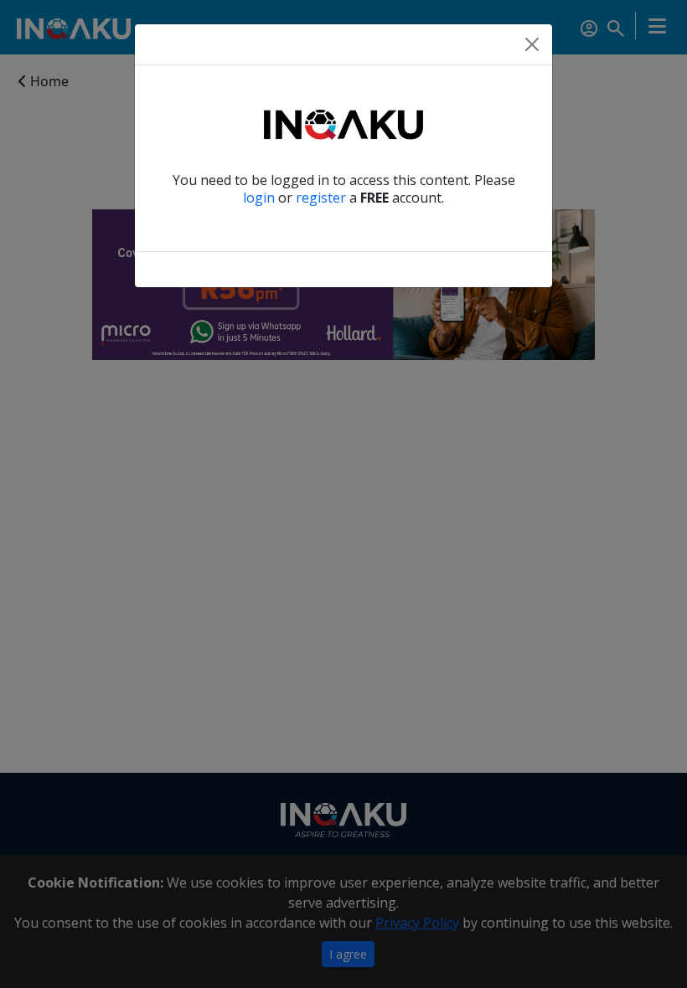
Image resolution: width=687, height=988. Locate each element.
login (259, 197)
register (321, 197)
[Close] (532, 44)
